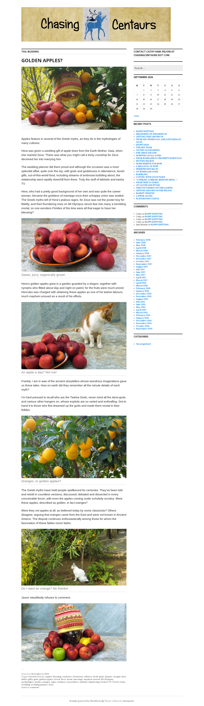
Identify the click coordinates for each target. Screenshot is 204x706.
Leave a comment (30, 687)
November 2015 (143, 296)
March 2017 (142, 280)
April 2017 (141, 277)
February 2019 (143, 240)
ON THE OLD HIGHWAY (148, 150)
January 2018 (142, 253)
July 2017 (140, 269)
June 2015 (140, 304)
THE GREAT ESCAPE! (146, 153)
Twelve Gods (118, 682)
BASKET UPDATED (145, 193)
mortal (96, 679)
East (123, 676)
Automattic (128, 701)
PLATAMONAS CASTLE (147, 198)
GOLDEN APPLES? (42, 60)
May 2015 (140, 307)
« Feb (136, 116)
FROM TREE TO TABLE (147, 182)
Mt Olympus (107, 679)
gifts (30, 679)
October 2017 (142, 261)
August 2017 (142, 267)
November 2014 (144, 323)
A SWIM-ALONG (144, 196)
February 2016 (143, 288)
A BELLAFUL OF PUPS (147, 166)
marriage (78, 679)
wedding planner (39, 684)
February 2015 (143, 315)
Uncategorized (143, 344)
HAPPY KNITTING (145, 131)
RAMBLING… (142, 174)
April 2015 (141, 310)
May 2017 (140, 275)
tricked (104, 682)
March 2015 (142, 312)
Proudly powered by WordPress (85, 701)
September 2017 (144, 264)
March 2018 (142, 250)
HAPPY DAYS (142, 145)
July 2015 (140, 302)
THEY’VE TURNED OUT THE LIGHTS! (154, 188)
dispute (108, 676)
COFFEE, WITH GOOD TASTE (150, 177)
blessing (57, 676)
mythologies (27, 682)
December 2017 (143, 256)
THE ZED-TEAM (144, 147)
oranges (46, 682)
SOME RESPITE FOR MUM (149, 163)
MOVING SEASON (145, 161)
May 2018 (140, 245)
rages (53, 682)
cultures (88, 676)
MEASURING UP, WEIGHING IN (151, 134)
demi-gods (98, 676)
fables (24, 679)
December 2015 (143, 293)
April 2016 (141, 283)
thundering (93, 682)
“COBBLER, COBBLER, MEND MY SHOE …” (157, 180)
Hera (63, 679)
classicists (77, 676)
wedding (25, 684)
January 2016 (142, 291)
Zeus (51, 684)
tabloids (83, 682)
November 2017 (143, 258)
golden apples (46, 679)
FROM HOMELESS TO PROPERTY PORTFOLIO (159, 158)
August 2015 (142, 299)
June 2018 (141, 242)
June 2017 (140, 272)
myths (37, 682)
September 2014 (144, 328)
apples (48, 676)
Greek (57, 679)
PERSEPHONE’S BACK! (147, 169)
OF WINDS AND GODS (147, 171)
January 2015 (142, 318)
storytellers (73, 682)
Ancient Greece (37, 676)
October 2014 (142, 326)
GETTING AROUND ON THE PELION (154, 190)
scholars (61, 682)
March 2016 (142, 285)
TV (110, 682)
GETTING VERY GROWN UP (149, 136)
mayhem (88, 679)
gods (36, 679)
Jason (69, 679)
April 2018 (141, 248)
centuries (67, 676)
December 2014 (144, 320)
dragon (117, 676)
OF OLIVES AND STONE (148, 185)
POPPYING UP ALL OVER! (148, 155)
